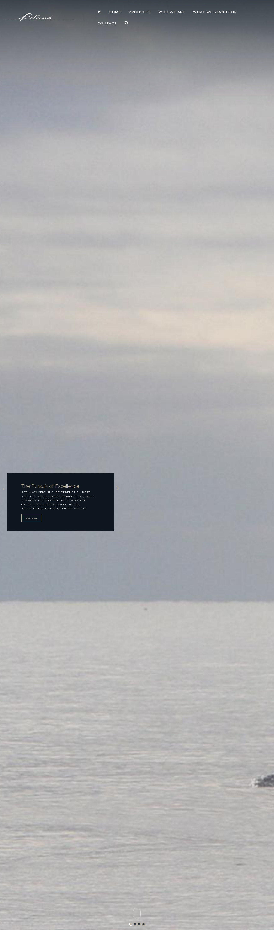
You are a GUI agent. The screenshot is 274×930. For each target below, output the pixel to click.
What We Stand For (215, 12)
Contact (107, 23)
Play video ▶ (31, 518)
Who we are (171, 12)
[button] (126, 23)
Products (140, 12)
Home (115, 12)
